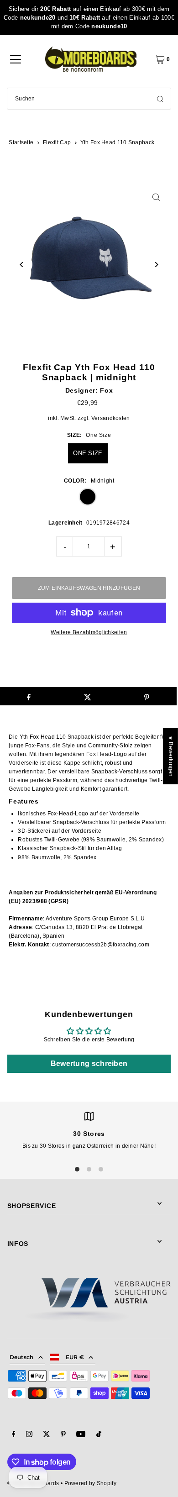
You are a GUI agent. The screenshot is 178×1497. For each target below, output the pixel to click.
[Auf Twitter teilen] (87, 696)
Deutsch (22, 1357)
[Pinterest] (63, 1435)
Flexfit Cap (57, 142)
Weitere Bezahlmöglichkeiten (89, 632)
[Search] (160, 99)
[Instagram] (29, 1435)
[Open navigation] (15, 59)
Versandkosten (110, 418)
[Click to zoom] (156, 197)
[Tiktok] (98, 1435)
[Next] (156, 264)
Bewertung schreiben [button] (89, 1063)
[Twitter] (46, 1435)
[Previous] (22, 264)
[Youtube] (80, 1435)
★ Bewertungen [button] (171, 756)
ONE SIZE (87, 453)
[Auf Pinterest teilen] (147, 696)
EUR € (75, 1357)
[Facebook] (14, 1435)
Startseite (21, 142)
